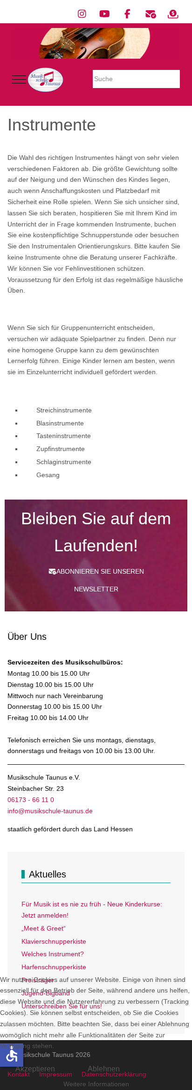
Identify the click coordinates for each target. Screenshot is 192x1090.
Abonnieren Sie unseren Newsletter (100, 580)
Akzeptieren (35, 1069)
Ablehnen (104, 1069)
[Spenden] (173, 14)
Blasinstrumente (60, 423)
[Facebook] (127, 14)
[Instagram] (82, 14)
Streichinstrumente (64, 410)
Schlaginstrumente (63, 462)
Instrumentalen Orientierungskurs (81, 246)
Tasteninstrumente (63, 435)
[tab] (80, 39)
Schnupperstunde (107, 235)
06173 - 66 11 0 (30, 799)
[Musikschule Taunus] (45, 80)
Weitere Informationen (96, 1084)
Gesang (48, 475)
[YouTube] (104, 14)
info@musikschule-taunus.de (50, 811)
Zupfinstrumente (60, 448)
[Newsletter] (150, 14)
